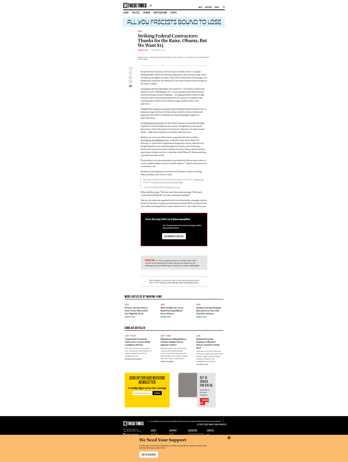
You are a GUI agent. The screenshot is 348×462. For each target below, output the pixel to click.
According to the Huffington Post (155, 140)
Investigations (160, 12)
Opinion (146, 12)
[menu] (151, 6)
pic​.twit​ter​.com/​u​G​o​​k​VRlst (171, 182)
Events (174, 12)
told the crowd (153, 192)
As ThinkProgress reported (152, 123)
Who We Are (154, 434)
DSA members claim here (174, 236)
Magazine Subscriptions (196, 434)
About (200, 7)
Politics (136, 12)
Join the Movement (148, 454)
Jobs (208, 434)
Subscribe (208, 7)
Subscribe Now (204, 401)
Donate (216, 7)
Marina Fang (143, 50)
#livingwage (199, 179)
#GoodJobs (155, 182)
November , (172, 187)
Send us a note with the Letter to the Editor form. (179, 282)
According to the (154, 89)
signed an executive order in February (170, 109)
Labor (126, 12)
